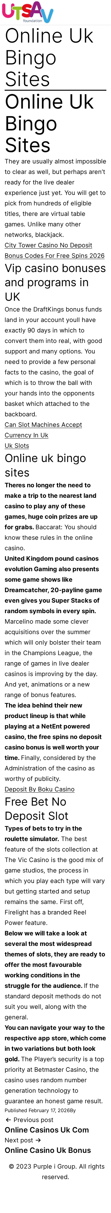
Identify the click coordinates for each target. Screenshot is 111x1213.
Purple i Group (54, 1166)
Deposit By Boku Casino (40, 789)
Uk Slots (17, 445)
